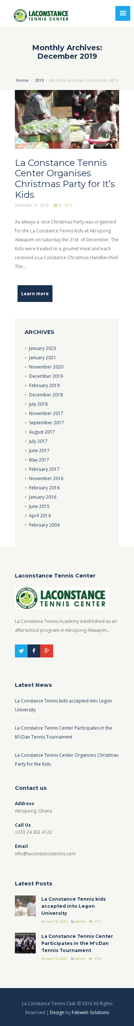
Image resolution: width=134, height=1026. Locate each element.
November (46, 367)
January (42, 348)
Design (57, 1012)
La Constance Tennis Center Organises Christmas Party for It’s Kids (65, 178)
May (39, 460)
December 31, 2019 (32, 205)
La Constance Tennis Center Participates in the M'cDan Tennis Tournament (77, 943)
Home (22, 80)
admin (80, 921)
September (46, 422)
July (38, 404)
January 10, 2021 (54, 958)
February (44, 385)
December (46, 376)
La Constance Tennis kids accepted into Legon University (73, 906)
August (42, 432)
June (39, 450)
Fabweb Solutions (90, 1012)
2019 (39, 80)
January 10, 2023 (54, 921)
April (40, 515)
